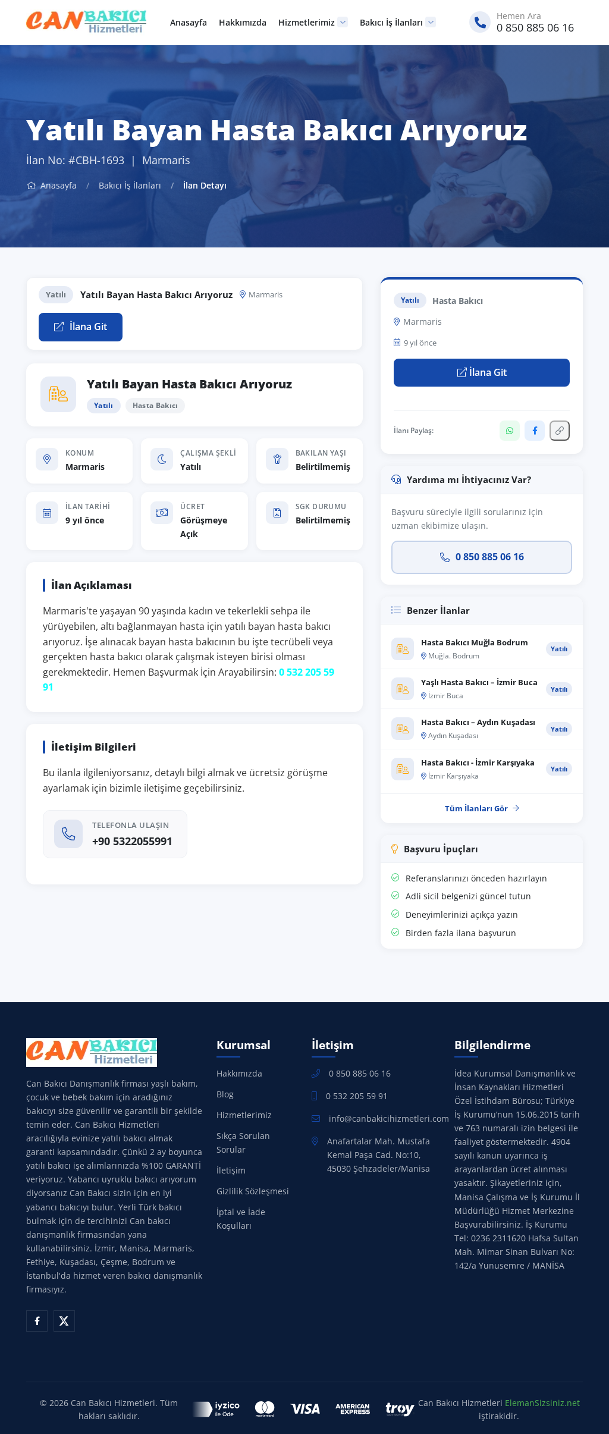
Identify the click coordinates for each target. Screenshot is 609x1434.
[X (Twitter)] (64, 1321)
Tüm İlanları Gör (476, 808)
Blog (225, 1094)
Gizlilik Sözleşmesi (252, 1191)
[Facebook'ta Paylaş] (535, 431)
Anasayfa (188, 22)
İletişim (231, 1170)
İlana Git (87, 326)
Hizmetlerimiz (306, 22)
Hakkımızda (242, 22)
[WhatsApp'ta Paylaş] (510, 431)
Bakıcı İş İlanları (391, 22)
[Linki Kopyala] (560, 431)
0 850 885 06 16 (490, 556)
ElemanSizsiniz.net (542, 1402)
